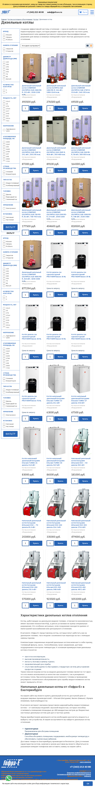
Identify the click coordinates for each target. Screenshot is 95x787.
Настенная (10, 220)
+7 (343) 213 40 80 (35, 12)
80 (7, 77)
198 (7, 156)
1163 (8, 144)
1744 (8, 152)
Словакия (9, 172)
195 (7, 67)
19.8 (7, 114)
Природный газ (11, 197)
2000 (8, 159)
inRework (87, 776)
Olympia (9, 37)
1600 (8, 149)
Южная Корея (11, 174)
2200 (8, 161)
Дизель (8, 194)
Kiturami (9, 35)
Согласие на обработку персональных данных (74, 774)
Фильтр (10, 227)
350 (7, 72)
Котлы (36, 19)
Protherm (9, 40)
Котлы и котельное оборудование (20, 19)
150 (7, 64)
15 (7, 104)
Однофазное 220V (10, 130)
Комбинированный (12, 185)
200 (7, 69)
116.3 (8, 101)
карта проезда (85, 762)
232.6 (8, 118)
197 (7, 154)
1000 (8, 142)
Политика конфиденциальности (79, 773)
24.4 (7, 121)
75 (7, 74)
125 (7, 62)
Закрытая (9, 49)
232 (7, 116)
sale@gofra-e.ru (54, 12)
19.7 (7, 111)
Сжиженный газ (11, 199)
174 (7, 106)
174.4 (8, 109)
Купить (36, 108)
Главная (4, 19)
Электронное (11, 208)
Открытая (9, 51)
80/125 (8, 79)
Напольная (10, 217)
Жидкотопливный (12, 183)
